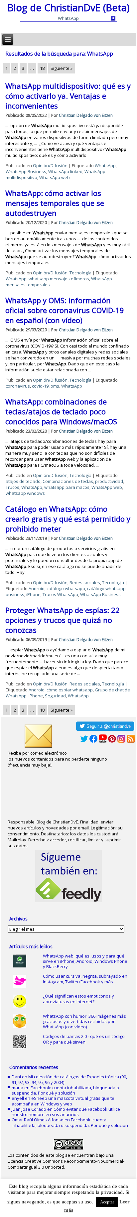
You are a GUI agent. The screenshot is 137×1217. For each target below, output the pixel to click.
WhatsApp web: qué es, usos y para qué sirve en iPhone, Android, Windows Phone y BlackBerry (85, 961)
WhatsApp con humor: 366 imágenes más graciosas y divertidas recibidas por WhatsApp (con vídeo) (84, 1021)
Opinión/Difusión (50, 165)
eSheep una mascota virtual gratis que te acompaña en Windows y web (63, 1100)
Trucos (12, 487)
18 (42, 68)
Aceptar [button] (107, 1201)
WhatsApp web (54, 177)
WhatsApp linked (65, 171)
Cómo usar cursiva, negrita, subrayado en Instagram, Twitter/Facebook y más (85, 978)
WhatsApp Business (26, 171)
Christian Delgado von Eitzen (86, 115)
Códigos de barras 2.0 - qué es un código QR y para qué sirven (84, 1039)
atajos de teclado (23, 481)
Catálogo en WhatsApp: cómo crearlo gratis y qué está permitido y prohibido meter (67, 519)
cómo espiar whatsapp (70, 690)
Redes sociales (84, 582)
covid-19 (40, 386)
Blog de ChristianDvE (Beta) (68, 7)
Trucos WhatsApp (60, 594)
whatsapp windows (25, 493)
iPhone (33, 594)
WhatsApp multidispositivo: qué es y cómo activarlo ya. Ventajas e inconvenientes (68, 96)
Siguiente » (61, 68)
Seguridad (55, 696)
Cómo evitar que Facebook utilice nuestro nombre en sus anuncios (66, 1111)
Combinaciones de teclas (68, 481)
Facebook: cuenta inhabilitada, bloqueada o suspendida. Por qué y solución (65, 1090)
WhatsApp (105, 165)
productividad (109, 481)
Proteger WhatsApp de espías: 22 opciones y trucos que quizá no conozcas (62, 620)
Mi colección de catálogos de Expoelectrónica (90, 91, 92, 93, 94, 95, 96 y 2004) (69, 1079)
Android (37, 588)
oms (55, 386)
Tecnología (80, 273)
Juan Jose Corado (29, 1109)
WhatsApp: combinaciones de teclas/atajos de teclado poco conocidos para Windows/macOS (61, 411)
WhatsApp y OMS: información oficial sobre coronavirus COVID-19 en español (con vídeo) (64, 310)
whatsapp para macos (66, 487)
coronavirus (18, 386)
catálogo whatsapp (66, 588)
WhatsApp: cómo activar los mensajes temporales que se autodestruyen (54, 203)
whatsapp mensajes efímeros (59, 279)
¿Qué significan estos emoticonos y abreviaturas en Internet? (78, 998)
